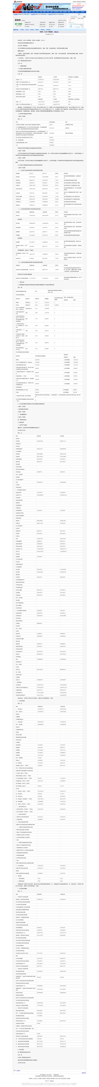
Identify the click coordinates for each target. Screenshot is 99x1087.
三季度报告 (48, 29)
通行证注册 (63, 1078)
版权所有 (52, 1080)
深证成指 (33, 14)
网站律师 (53, 1078)
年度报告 (32, 29)
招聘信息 (48, 1078)
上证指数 (15, 14)
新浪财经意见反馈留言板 (58, 1076)
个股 (41, 11)
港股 (69, 11)
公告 (34, 11)
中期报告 (37, 29)
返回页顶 (84, 1072)
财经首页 (75, 1)
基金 (27, 11)
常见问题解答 (38, 1076)
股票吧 (65, 11)
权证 (48, 11)
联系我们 (44, 1078)
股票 (23, 11)
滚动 (30, 11)
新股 (44, 11)
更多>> (74, 14)
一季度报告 (42, 29)
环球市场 (56, 11)
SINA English (58, 1078)
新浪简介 (31, 1078)
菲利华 (18, 20)
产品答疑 (68, 1078)
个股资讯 (22, 29)
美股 (72, 11)
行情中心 (77, 11)
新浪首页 (79, 1)
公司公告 (27, 29)
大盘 (37, 11)
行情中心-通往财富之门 (77, 8)
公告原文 (18, 1070)
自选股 (82, 11)
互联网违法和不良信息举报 (46, 1076)
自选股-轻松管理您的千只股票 (78, 5)
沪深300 (50, 14)
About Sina (35, 1078)
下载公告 (56, 31)
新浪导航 (83, 1)
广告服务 (40, 1078)
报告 (51, 11)
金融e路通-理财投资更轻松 (77, 7)
